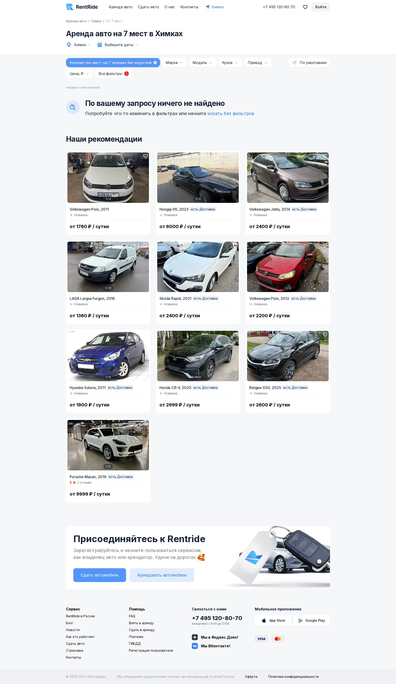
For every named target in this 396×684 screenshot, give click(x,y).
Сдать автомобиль (100, 575)
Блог (69, 623)
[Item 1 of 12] (108, 267)
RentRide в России (80, 616)
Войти (320, 7)
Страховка (74, 650)
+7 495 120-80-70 (217, 618)
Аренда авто (120, 7)
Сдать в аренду (142, 630)
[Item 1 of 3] (288, 267)
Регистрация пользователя (151, 650)
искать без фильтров (230, 113)
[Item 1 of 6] (108, 356)
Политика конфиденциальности (293, 676)
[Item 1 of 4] (108, 177)
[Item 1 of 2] (288, 177)
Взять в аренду (141, 623)
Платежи (136, 637)
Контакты (189, 7)
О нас (170, 7)
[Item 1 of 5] (108, 445)
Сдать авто (148, 7)
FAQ (132, 616)
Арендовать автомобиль (162, 575)
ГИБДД (135, 643)
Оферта (251, 676)
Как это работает (80, 637)
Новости (73, 630)
